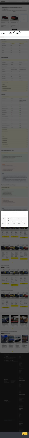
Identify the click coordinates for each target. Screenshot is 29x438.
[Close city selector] (27, 211)
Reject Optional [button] (25, 434)
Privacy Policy (5, 433)
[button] (24, 436)
